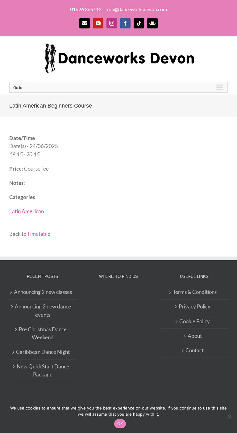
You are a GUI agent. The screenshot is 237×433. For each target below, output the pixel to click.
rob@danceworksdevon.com (137, 9)
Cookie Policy (194, 321)
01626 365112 (86, 9)
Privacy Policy (194, 306)
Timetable (38, 234)
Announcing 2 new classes (43, 292)
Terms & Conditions (195, 292)
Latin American (26, 211)
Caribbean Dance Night (43, 352)
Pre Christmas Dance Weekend (43, 333)
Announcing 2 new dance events (43, 310)
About (195, 336)
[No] (229, 417)
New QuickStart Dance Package (43, 370)
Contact (194, 350)
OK (120, 423)
